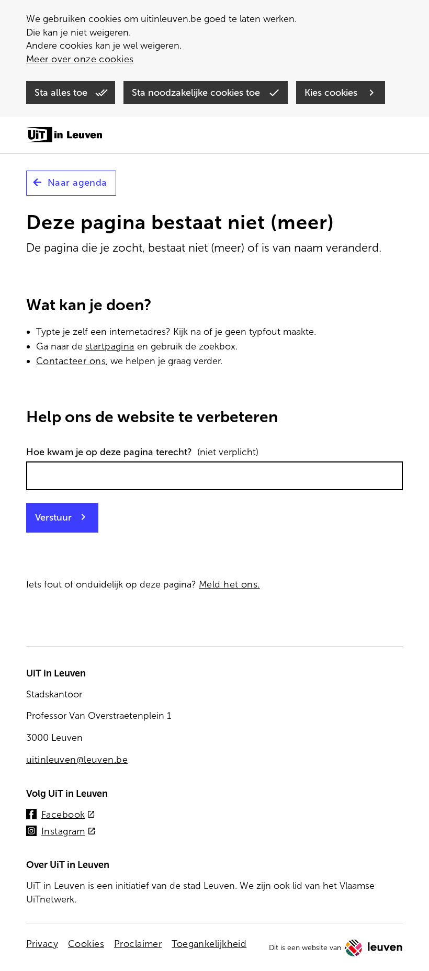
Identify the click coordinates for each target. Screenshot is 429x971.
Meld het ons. (229, 584)
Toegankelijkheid (209, 944)
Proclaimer (138, 944)
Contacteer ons (71, 361)
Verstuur (53, 517)
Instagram (68, 832)
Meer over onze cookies (79, 59)
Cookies (86, 944)
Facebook (68, 815)
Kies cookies (332, 92)
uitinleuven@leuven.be (77, 759)
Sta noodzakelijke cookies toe (197, 92)
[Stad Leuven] (374, 948)
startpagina (109, 346)
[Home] (64, 135)
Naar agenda (77, 182)
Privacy (42, 944)
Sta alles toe (62, 92)
